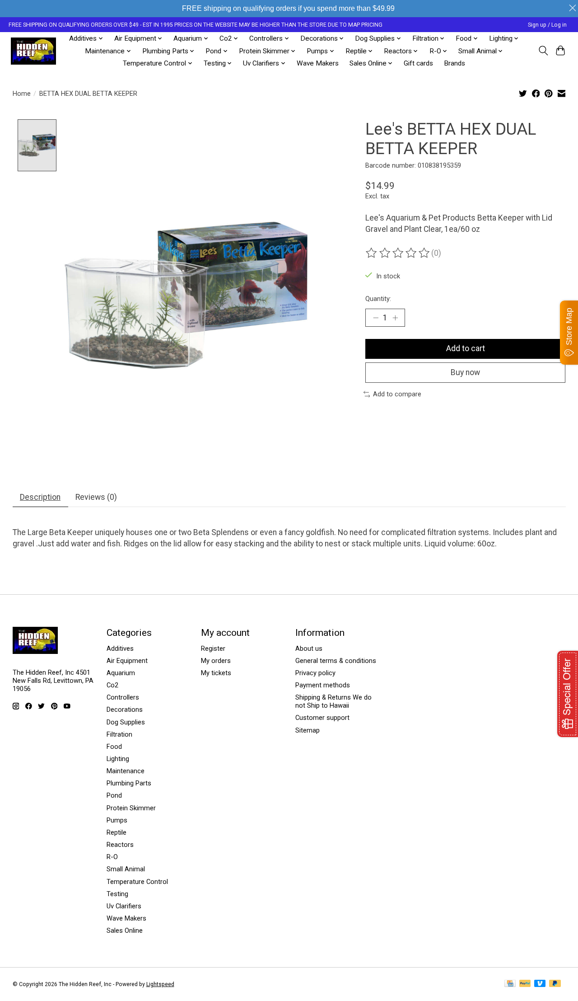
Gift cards (418, 63)
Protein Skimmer (131, 808)
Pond (114, 795)
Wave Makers (318, 63)
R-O (112, 857)
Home (22, 93)
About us (308, 648)
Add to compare (397, 394)
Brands (454, 63)
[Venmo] (540, 984)
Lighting (118, 759)
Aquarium (121, 673)
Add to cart (465, 348)
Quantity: (378, 299)
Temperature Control (137, 882)
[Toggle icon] (543, 50)
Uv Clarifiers (124, 906)
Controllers (123, 697)
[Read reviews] (398, 253)
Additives (120, 648)
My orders (216, 661)
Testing (117, 894)
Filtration (119, 734)
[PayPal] (525, 984)
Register (213, 648)
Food (114, 747)
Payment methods (322, 685)
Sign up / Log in (547, 25)
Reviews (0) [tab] (96, 497)
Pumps (117, 820)
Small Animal (126, 869)
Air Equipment (127, 661)
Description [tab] (40, 497)
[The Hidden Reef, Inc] (33, 51)
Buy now (465, 372)
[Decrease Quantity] (375, 317)
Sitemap (307, 730)
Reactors (120, 845)
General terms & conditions (335, 661)
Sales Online (125, 930)
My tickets (216, 673)
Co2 (112, 685)
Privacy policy (315, 673)
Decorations (125, 709)
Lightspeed (160, 984)
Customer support (322, 718)
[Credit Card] (510, 984)
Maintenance (125, 771)
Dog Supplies (126, 722)
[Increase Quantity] (395, 317)
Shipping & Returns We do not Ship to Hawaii (333, 701)
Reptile (116, 832)
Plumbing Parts (129, 783)
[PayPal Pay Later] (555, 984)
